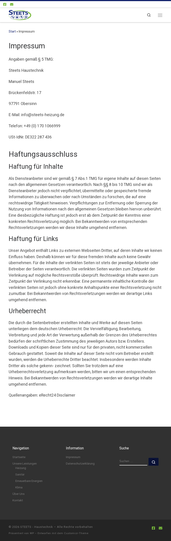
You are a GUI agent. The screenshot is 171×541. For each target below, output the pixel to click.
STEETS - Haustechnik (36, 527)
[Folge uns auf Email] (11, 4)
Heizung (20, 468)
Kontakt (17, 500)
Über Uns (18, 494)
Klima (18, 487)
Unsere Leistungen (24, 463)
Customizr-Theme (76, 533)
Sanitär (19, 474)
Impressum (73, 457)
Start (12, 31)
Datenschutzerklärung (80, 463)
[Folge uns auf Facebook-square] (4, 4)
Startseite (18, 457)
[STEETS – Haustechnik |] (20, 15)
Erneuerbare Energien (29, 481)
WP (32, 533)
